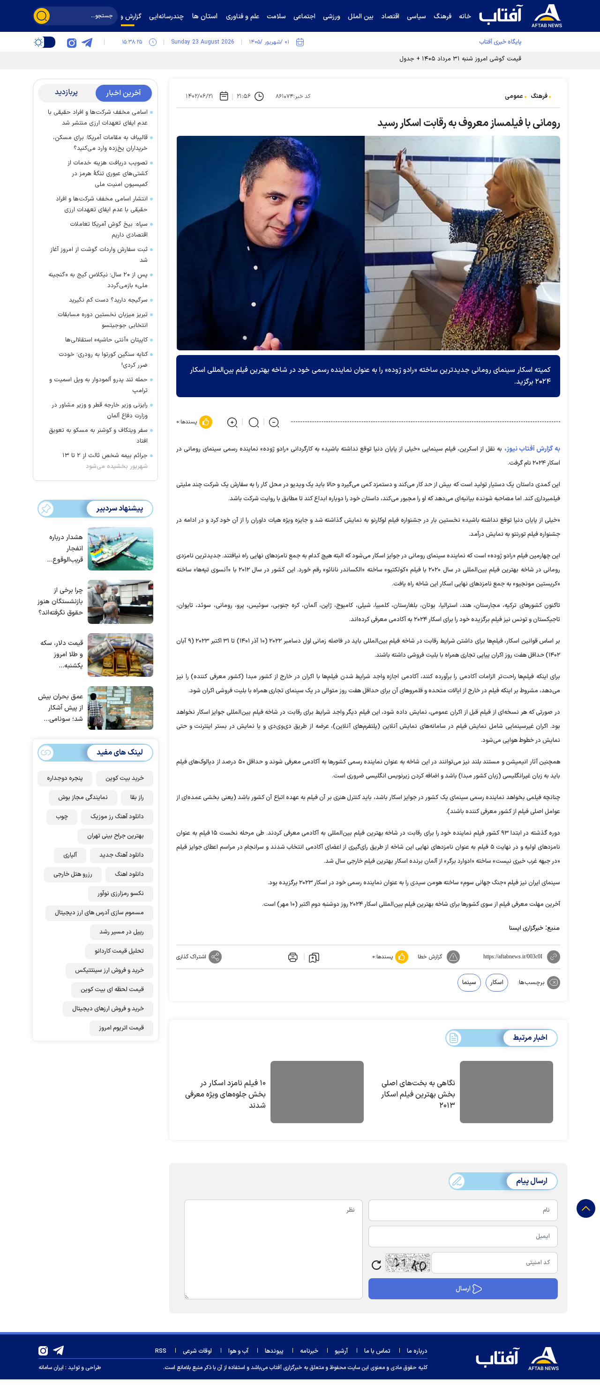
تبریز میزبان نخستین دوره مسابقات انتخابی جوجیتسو (103, 320)
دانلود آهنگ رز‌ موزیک (117, 817)
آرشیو (341, 1351)
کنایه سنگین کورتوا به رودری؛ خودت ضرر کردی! (103, 360)
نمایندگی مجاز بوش (83, 797)
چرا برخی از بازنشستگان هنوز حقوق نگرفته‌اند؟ (60, 601)
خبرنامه (309, 1351)
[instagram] (71, 42)
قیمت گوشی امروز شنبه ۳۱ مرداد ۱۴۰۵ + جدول (460, 59)
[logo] (522, 14)
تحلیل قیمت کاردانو (119, 951)
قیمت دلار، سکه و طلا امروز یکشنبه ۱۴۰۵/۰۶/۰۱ (61, 655)
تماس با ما (377, 1351)
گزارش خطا (430, 957)
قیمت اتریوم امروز (121, 1028)
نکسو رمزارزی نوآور (121, 893)
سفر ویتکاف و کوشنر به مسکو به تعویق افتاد (98, 436)
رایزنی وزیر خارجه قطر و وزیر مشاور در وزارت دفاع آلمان (100, 410)
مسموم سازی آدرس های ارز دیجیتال (99, 913)
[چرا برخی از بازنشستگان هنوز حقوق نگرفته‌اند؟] (118, 601)
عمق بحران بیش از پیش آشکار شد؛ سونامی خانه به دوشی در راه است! (60, 708)
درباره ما (417, 1351)
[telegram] (86, 42)
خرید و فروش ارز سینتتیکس (109, 970)
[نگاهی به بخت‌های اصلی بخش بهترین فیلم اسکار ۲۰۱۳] (506, 1093)
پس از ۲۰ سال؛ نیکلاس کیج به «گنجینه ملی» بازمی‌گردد (98, 280)
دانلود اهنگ (129, 874)
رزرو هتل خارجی (72, 874)
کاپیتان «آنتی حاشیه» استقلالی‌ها (106, 340)
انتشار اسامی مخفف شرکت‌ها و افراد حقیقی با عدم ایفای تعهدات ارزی (102, 204)
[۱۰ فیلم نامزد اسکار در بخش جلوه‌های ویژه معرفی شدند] (317, 1093)
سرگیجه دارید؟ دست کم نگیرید (108, 300)
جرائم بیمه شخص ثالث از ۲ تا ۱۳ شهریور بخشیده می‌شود (105, 461)
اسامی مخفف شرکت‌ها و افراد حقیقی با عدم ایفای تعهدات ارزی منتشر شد (98, 118)
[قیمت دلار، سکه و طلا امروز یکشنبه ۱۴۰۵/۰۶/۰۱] (118, 654)
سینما (469, 982)
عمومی (514, 96)
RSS (160, 1351)
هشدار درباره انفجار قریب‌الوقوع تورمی (66, 549)
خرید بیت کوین (124, 778)
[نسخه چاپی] (292, 957)
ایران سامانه (51, 1367)
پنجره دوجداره (65, 778)
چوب (62, 817)
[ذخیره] (314, 957)
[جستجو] (42, 16)
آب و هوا (238, 1351)
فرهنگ (539, 96)
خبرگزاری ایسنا (526, 928)
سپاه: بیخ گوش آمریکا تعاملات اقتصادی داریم (109, 230)
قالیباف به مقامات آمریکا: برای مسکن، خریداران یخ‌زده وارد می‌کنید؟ (100, 143)
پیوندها (274, 1351)
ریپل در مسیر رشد (121, 932)
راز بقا (137, 797)
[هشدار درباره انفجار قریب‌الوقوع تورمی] (118, 548)
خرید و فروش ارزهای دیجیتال (108, 1009)
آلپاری (70, 855)
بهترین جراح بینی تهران (115, 836)
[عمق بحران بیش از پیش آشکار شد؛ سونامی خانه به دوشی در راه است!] (118, 707)
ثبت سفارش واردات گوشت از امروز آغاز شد (99, 255)
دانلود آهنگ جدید (121, 855)
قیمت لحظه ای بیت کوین (112, 989)
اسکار (496, 982)
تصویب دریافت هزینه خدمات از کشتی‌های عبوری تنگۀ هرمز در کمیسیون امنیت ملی (108, 173)
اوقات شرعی (197, 1351)
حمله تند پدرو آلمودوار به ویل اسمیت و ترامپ (98, 385)
